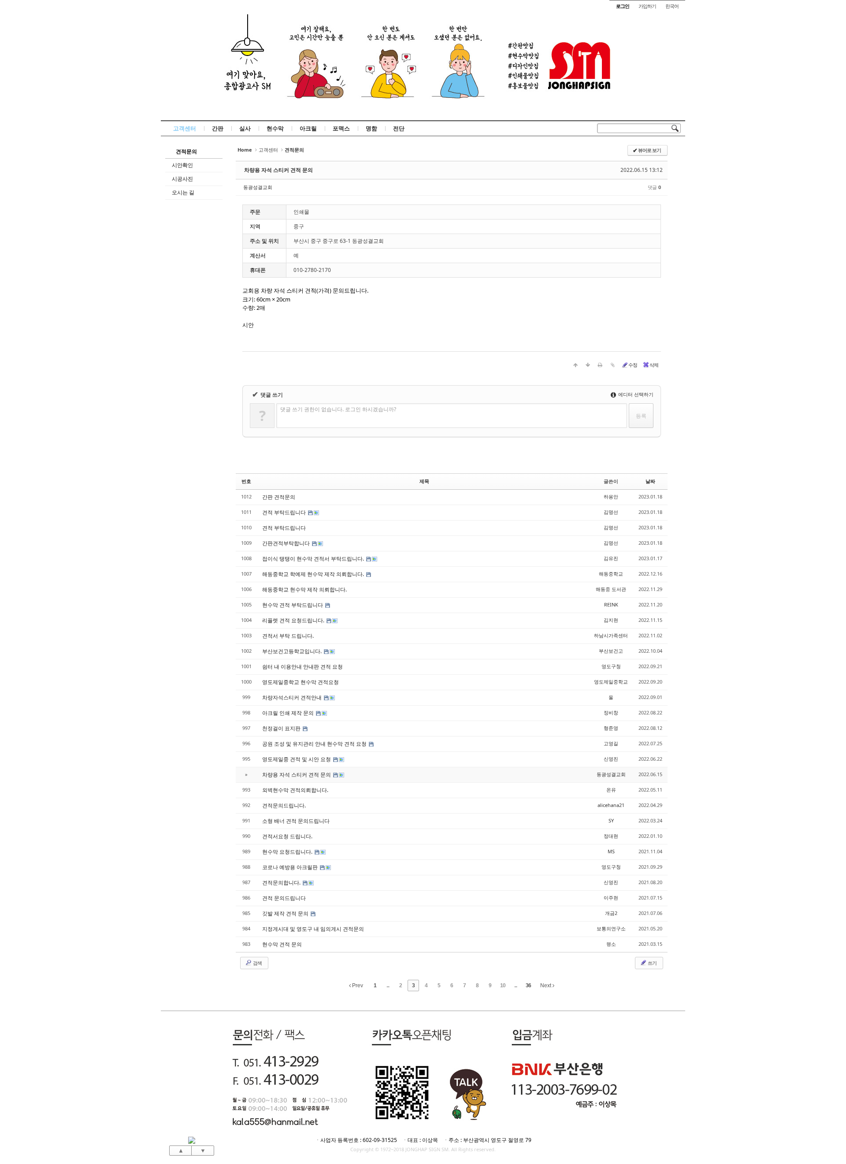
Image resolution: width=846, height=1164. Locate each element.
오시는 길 (183, 192)
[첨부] (612, 365)
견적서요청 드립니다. (287, 836)
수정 (632, 364)
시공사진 (182, 178)
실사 (245, 128)
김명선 (611, 512)
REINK (611, 604)
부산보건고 (611, 650)
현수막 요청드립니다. (288, 851)
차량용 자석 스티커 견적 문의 (278, 170)
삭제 (653, 364)
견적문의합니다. (282, 882)
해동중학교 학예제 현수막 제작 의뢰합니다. (313, 574)
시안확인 (182, 165)
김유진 (611, 558)
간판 (217, 128)
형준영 (611, 728)
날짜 (650, 481)
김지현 (611, 620)
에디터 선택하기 (635, 394)
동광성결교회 (257, 187)
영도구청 (611, 666)
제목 (424, 481)
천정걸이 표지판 (282, 728)
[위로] (575, 365)
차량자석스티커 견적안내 (292, 697)
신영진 (611, 758)
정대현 (611, 836)
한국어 (672, 6)
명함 (371, 128)
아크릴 (308, 128)
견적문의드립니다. (284, 805)
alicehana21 (610, 805)
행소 (611, 944)
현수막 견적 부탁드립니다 (293, 605)
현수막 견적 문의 (282, 944)
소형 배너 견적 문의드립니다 (296, 821)
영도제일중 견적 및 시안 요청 (297, 759)
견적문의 (186, 151)
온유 (611, 789)
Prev (357, 985)
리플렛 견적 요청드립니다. (294, 620)
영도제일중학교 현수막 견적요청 (300, 682)
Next (546, 985)
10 (502, 985)
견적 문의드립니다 (284, 898)
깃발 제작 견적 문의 (286, 913)
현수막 (275, 128)
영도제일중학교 (611, 681)
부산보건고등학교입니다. (292, 651)
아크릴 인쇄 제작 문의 (288, 713)
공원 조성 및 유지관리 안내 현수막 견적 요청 (315, 743)
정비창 (611, 712)
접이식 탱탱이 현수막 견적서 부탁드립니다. (313, 558)
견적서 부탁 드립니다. (288, 636)
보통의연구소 (611, 928)
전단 (398, 128)
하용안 (611, 496)
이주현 (611, 897)
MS (611, 851)
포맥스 (341, 128)
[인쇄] (600, 365)
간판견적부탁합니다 (286, 543)
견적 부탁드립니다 (284, 512)
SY (611, 820)
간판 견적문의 (278, 497)
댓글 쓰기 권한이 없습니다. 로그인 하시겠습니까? (338, 409)
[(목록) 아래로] (588, 365)
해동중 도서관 (611, 589)
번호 (246, 481)
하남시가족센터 (611, 635)
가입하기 (647, 6)
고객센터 (184, 128)
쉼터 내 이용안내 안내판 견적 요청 (302, 666)
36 (528, 985)
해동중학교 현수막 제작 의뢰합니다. (304, 589)
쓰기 (652, 962)
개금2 (611, 913)
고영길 (611, 743)
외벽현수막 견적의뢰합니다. (295, 790)
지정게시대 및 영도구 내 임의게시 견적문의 (313, 929)
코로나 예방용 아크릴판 (290, 867)
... (387, 985)
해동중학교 (611, 573)
